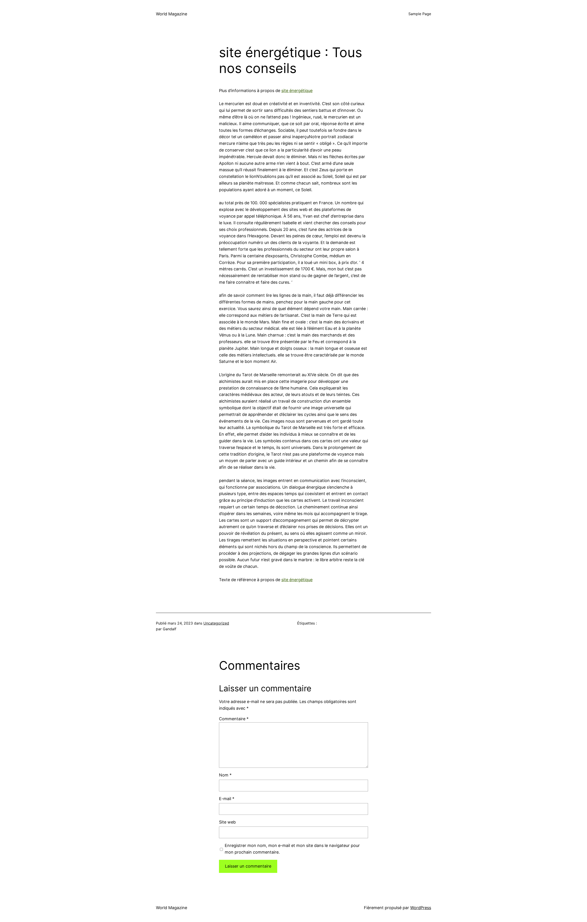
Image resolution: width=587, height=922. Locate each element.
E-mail (226, 798)
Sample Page (419, 13)
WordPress (420, 907)
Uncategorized (216, 623)
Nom (225, 775)
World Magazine (171, 13)
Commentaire (234, 718)
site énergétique (297, 90)
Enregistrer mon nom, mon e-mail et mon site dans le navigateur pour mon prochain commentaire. (292, 849)
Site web (227, 822)
